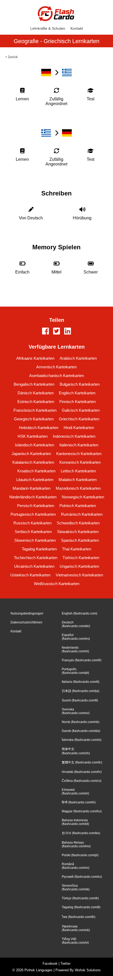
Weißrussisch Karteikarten (56, 583)
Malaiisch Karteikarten (78, 479)
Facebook (50, 963)
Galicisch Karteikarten (81, 410)
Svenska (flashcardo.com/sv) (76, 711)
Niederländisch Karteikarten (32, 497)
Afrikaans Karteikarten (35, 358)
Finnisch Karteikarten (77, 401)
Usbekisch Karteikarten (30, 575)
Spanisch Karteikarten (80, 540)
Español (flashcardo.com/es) (76, 637)
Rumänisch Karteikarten (81, 514)
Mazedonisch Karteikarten (78, 488)
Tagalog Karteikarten (39, 549)
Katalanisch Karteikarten (33, 462)
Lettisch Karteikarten (78, 471)
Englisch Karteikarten (77, 393)
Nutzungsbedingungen (27, 613)
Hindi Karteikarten (79, 427)
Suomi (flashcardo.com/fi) (80, 700)
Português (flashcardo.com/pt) (75, 671)
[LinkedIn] (67, 331)
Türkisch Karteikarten (81, 557)
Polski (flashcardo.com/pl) (80, 855)
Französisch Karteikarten (34, 410)
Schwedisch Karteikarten (78, 523)
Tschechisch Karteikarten (35, 557)
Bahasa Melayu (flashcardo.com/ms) (76, 844)
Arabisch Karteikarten (78, 358)
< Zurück (11, 57)
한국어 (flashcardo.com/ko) (81, 833)
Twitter (65, 963)
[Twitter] (56, 331)
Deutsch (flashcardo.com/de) (76, 624)
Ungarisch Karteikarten (79, 566)
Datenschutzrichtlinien (26, 622)
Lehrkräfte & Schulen (47, 28)
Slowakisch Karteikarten (78, 531)
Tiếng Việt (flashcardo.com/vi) (75, 940)
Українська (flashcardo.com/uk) (76, 928)
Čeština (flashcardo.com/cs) (81, 781)
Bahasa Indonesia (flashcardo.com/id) (75, 822)
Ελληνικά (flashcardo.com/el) (75, 791)
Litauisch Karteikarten (34, 479)
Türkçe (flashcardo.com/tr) (80, 898)
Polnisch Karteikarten (77, 505)
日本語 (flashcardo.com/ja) (80, 691)
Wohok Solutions (88, 970)
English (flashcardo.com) (79, 613)
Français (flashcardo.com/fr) (81, 660)
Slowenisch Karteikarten (35, 540)
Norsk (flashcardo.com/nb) (80, 722)
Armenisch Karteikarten (56, 367)
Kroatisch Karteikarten (36, 471)
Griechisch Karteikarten (79, 419)
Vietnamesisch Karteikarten (79, 575)
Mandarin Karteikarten (31, 488)
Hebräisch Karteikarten (38, 427)
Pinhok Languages (38, 970)
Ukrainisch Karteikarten (34, 566)
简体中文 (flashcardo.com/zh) (76, 751)
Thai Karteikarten (76, 549)
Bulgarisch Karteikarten (80, 384)
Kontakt (76, 28)
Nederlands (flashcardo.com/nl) (75, 649)
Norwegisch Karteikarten (83, 497)
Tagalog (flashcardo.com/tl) (81, 907)
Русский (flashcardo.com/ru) (82, 877)
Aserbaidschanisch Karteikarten (56, 375)
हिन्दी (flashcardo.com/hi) (79, 802)
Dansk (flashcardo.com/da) (81, 731)
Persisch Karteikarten (35, 505)
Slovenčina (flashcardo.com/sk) (76, 887)
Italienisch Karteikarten (78, 445)
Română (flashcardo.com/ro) (75, 866)
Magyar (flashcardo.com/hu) (82, 811)
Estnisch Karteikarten (35, 401)
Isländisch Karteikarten (34, 445)
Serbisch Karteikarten (33, 531)
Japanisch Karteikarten (31, 453)
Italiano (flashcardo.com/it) (80, 682)
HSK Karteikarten (33, 436)
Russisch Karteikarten (32, 523)
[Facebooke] (45, 331)
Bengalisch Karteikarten (34, 384)
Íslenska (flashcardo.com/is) (81, 740)
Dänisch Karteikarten (36, 393)
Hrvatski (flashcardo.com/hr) (82, 772)
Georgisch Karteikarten (34, 419)
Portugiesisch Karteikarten (33, 514)
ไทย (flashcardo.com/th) (78, 917)
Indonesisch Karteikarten (74, 436)
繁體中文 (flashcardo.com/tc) (82, 762)
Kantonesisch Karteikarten (78, 453)
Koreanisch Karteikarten (80, 462)
